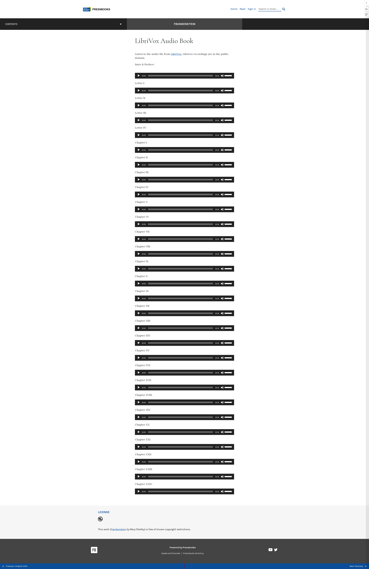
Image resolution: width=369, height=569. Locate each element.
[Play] (138, 75)
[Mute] (222, 75)
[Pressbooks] (94, 550)
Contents (11, 24)
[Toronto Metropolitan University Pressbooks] (97, 8)
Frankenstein (184, 24)
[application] (184, 76)
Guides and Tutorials (170, 553)
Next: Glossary (357, 566)
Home (233, 9)
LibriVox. (176, 54)
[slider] (229, 75)
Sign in (252, 9)
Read (242, 9)
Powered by (183, 547)
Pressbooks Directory (193, 553)
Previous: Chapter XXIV (16, 566)
